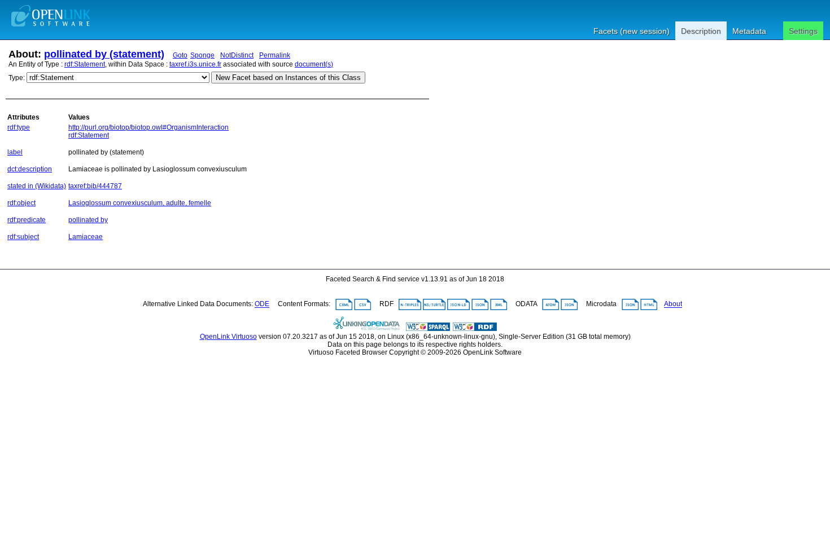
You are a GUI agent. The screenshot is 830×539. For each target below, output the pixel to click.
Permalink (274, 55)
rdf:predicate (26, 220)
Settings (803, 31)
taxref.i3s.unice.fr (195, 64)
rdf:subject (23, 237)
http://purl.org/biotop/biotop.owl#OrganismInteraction (148, 127)
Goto (180, 55)
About (673, 304)
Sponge (202, 55)
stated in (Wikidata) (36, 186)
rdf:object (21, 203)
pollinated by (88, 220)
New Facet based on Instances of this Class (288, 77)
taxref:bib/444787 (95, 186)
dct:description (29, 169)
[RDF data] (474, 329)
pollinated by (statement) (104, 54)
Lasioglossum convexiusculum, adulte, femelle (139, 203)
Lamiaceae (85, 237)
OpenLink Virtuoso (228, 337)
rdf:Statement (84, 64)
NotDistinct (237, 55)
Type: (16, 78)
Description (701, 31)
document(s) (314, 64)
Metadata (749, 31)
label (15, 152)
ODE (262, 304)
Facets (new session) (631, 31)
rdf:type (18, 127)
